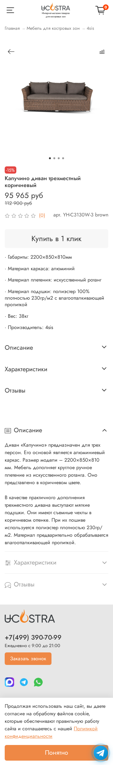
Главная (12, 28)
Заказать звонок (28, 658)
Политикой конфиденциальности (51, 732)
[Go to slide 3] (59, 158)
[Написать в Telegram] (101, 753)
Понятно (56, 752)
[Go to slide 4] (63, 158)
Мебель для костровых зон (53, 28)
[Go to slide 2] (54, 158)
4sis (90, 28)
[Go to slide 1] (50, 158)
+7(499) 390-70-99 (33, 637)
